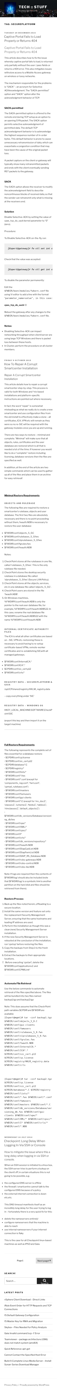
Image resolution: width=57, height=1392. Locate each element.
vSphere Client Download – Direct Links (24, 1299)
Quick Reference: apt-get (17, 1349)
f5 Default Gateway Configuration (21, 1315)
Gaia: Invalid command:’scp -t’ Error (22, 1333)
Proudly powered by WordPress (34, 1385)
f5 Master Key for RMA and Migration (23, 1321)
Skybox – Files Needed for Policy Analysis (25, 1327)
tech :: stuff (33, 7)
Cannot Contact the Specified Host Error (25, 1355)
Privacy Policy (11, 1385)
